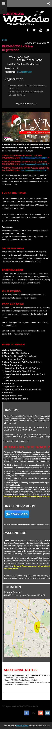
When (12, 57)
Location (11, 64)
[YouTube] (40, 30)
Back (4, 39)
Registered (10, 71)
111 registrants (24, 71)
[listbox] (37, 43)
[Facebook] (27, 30)
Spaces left (10, 67)
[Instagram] (47, 30)
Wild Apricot (22, 725)
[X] (34, 30)
